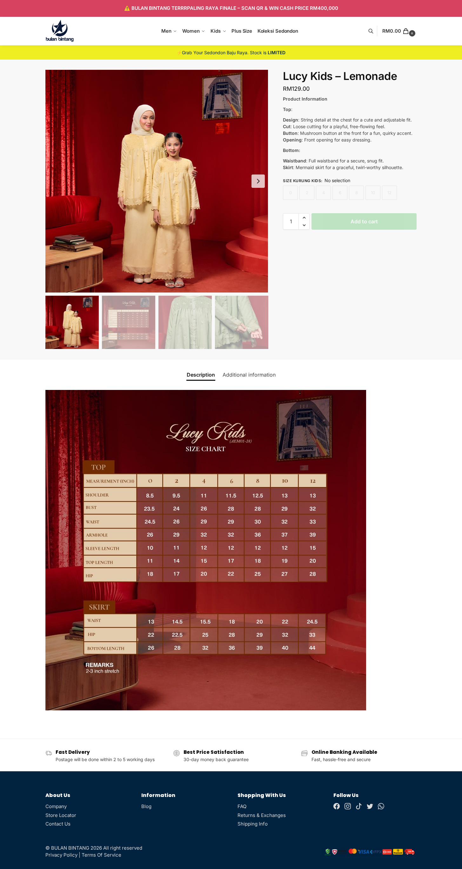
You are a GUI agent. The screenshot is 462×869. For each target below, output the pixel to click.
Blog (146, 806)
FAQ (242, 806)
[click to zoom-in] (156, 181)
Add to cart (364, 221)
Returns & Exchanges (262, 815)
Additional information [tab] (249, 375)
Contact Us (57, 824)
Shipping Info (253, 824)
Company (56, 806)
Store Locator (60, 815)
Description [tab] (201, 375)
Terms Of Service (101, 855)
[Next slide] (258, 181)
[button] (399, 31)
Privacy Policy (61, 855)
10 (373, 192)
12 (389, 192)
